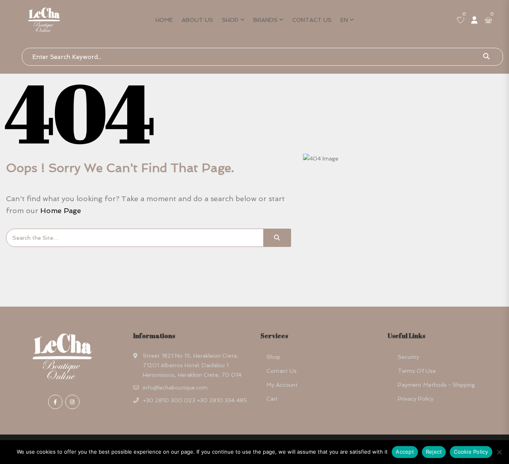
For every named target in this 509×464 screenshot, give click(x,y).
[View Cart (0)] (488, 21)
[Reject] (499, 452)
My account (282, 385)
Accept (405, 451)
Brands (265, 20)
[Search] (277, 238)
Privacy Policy (415, 398)
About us (197, 20)
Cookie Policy (471, 451)
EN (344, 20)
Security (408, 357)
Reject (434, 451)
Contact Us (312, 20)
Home (164, 20)
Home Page (60, 210)
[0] (460, 21)
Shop (230, 20)
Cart (272, 398)
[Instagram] (72, 402)
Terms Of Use (417, 371)
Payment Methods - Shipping (436, 385)
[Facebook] (55, 402)
